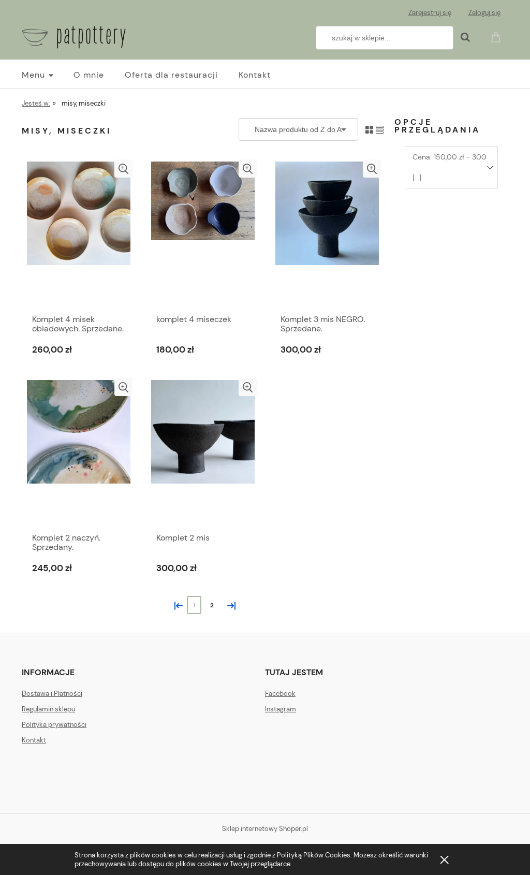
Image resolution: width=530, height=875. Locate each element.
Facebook (280, 693)
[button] (123, 168)
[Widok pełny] (379, 129)
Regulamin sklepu (48, 709)
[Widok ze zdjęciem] (369, 129)
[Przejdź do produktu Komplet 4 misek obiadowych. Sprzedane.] (78, 234)
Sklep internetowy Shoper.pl (265, 828)
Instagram (280, 709)
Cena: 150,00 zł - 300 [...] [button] (450, 167)
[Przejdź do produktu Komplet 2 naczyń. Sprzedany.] (78, 452)
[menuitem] (47, 75)
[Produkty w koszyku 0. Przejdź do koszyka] (497, 36)
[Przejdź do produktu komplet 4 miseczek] (203, 234)
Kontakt (34, 740)
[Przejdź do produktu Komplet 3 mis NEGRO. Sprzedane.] (327, 234)
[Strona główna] (74, 36)
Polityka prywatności (54, 724)
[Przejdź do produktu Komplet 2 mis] (203, 452)
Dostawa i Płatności (52, 693)
